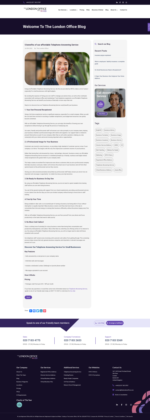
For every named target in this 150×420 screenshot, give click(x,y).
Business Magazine (22, 381)
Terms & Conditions (120, 416)
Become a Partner (97, 10)
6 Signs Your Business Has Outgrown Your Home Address (109, 77)
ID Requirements (21, 395)
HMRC (116, 145)
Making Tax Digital (112, 150)
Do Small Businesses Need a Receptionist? (108, 70)
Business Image (116, 135)
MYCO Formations (94, 375)
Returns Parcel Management (72, 385)
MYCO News (109, 155)
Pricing (82, 10)
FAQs (88, 10)
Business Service (116, 140)
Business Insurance (102, 140)
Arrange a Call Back (116, 323)
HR (122, 145)
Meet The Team (21, 375)
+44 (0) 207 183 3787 (121, 385)
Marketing (99, 155)
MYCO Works (93, 372)
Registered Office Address (104, 160)
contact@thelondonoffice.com (124, 390)
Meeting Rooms (68, 375)
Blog (106, 10)
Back (28, 297)
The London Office (42, 48)
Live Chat (100, 323)
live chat (72, 291)
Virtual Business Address (104, 170)
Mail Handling (100, 150)
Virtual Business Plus (47, 381)
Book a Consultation (121, 394)
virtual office (118, 170)
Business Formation (102, 135)
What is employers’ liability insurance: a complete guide (110, 63)
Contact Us (123, 10)
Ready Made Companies (71, 378)
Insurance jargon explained (103, 55)
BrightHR (98, 130)
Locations (73, 10)
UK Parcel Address (69, 381)
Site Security (129, 416)
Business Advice (109, 130)
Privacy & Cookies (108, 416)
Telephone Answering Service (78, 289)
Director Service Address (103, 145)
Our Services (62, 10)
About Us (113, 10)
